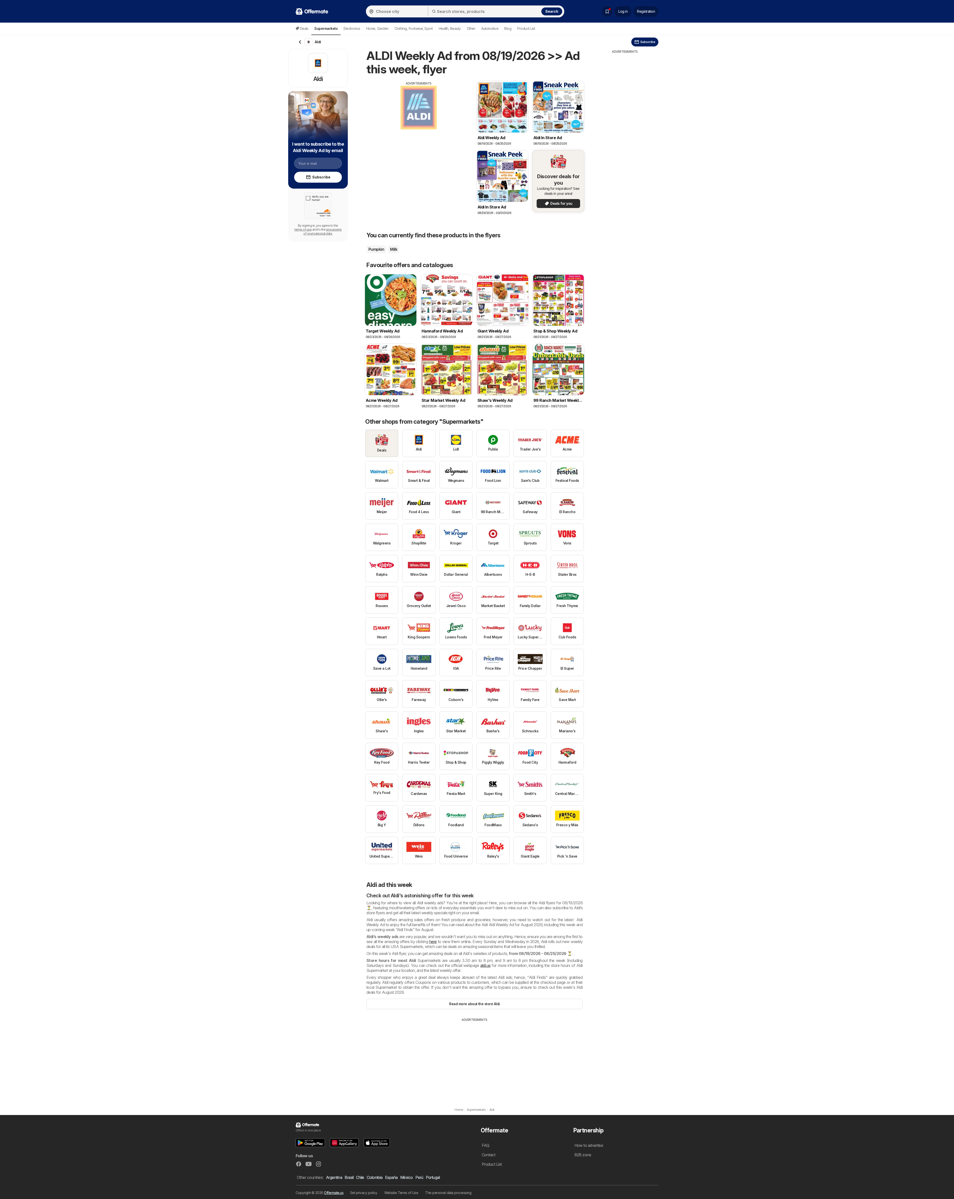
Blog (507, 28)
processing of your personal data (322, 231)
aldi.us (485, 965)
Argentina (334, 1177)
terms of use (303, 229)
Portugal (433, 1177)
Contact (488, 1154)
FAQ (485, 1145)
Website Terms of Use (401, 1193)
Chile (360, 1177)
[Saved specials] (607, 11)
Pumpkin (376, 249)
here (433, 941)
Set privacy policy (363, 1193)
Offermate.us (333, 1193)
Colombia (375, 1177)
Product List (526, 28)
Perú (419, 1177)
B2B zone (582, 1154)
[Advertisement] (419, 120)
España (391, 1177)
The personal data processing (448, 1193)
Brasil (349, 1177)
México (406, 1177)
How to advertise (588, 1145)
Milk (393, 249)
